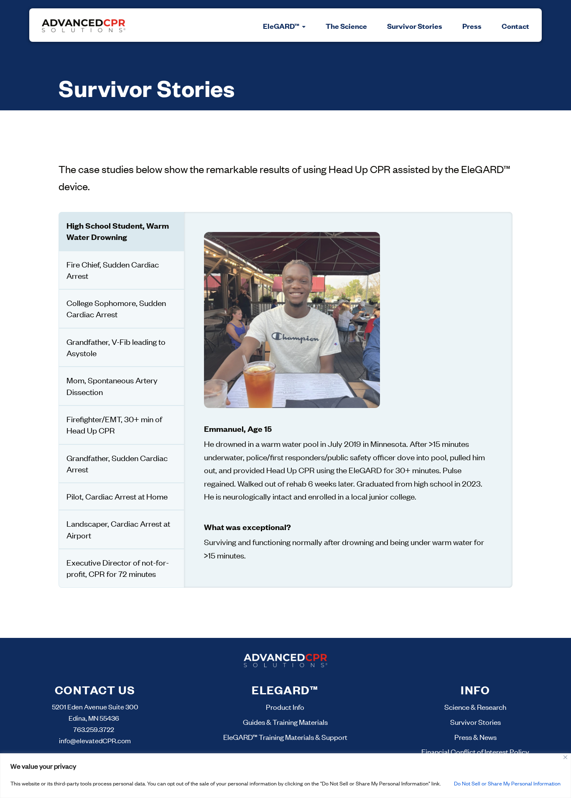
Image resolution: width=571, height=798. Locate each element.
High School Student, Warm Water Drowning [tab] (117, 231)
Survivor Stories (414, 26)
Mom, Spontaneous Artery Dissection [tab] (112, 386)
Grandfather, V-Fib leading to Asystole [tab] (116, 347)
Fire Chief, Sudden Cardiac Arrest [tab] (112, 270)
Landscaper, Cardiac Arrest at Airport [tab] (118, 529)
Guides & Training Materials (285, 722)
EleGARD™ (282, 26)
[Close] (565, 757)
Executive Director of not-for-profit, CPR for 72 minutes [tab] (117, 568)
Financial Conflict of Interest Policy (475, 752)
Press (472, 26)
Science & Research (475, 707)
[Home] (83, 25)
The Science (346, 26)
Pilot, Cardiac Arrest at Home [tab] (117, 496)
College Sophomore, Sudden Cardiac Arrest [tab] (116, 308)
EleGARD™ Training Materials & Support (285, 737)
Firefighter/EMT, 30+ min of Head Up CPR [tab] (114, 424)
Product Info (285, 707)
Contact (515, 26)
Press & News (475, 737)
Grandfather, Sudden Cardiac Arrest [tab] (117, 463)
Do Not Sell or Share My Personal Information (507, 783)
